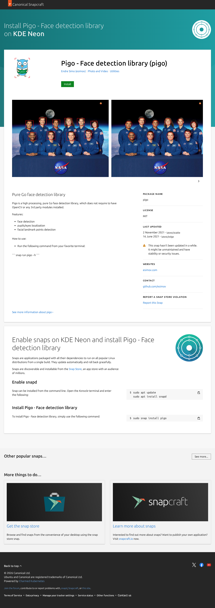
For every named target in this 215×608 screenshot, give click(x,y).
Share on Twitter (194, 565)
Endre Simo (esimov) (73, 71)
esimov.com (150, 269)
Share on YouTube (209, 565)
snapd (64, 588)
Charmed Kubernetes (32, 580)
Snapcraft (73, 588)
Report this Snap (153, 302)
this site (86, 588)
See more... (201, 456)
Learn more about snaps (134, 526)
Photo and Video (98, 71)
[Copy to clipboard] (199, 392)
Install (67, 84)
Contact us (124, 595)
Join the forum (11, 588)
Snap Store (75, 368)
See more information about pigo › (32, 312)
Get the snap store (23, 526)
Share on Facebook (202, 565)
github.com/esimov (154, 286)
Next (199, 181)
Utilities (114, 71)
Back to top (11, 565)
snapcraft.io (126, 538)
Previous (189, 181)
